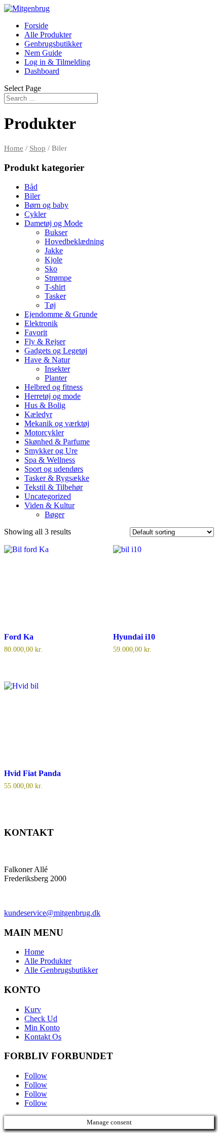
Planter (56, 378)
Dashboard (41, 71)
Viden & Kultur (49, 505)
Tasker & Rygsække (56, 478)
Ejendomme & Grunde (60, 314)
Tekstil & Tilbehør (53, 487)
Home (13, 148)
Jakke (54, 250)
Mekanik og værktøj (56, 423)
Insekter (57, 369)
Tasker (55, 296)
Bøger (54, 514)
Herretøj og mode (52, 396)
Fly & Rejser (44, 341)
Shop (37, 148)
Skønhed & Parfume (57, 441)
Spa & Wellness (49, 460)
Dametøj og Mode (53, 223)
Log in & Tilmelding (57, 62)
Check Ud (40, 1018)
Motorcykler (44, 432)
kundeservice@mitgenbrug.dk (52, 913)
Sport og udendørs (53, 469)
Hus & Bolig (44, 405)
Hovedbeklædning (74, 241)
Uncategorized (47, 496)
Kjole (53, 259)
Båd (31, 187)
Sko (51, 268)
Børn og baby (46, 205)
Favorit (35, 332)
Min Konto (42, 1027)
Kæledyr (38, 414)
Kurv (32, 1009)
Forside (36, 25)
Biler (32, 196)
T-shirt (55, 287)
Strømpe (58, 278)
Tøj (50, 305)
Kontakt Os (42, 1036)
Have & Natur (47, 359)
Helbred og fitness (53, 387)
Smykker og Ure (51, 450)
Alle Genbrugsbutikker (61, 970)
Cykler (35, 214)
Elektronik (41, 323)
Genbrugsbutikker (53, 43)
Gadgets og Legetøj (55, 350)
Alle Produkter (47, 34)
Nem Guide (43, 53)
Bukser (56, 232)
